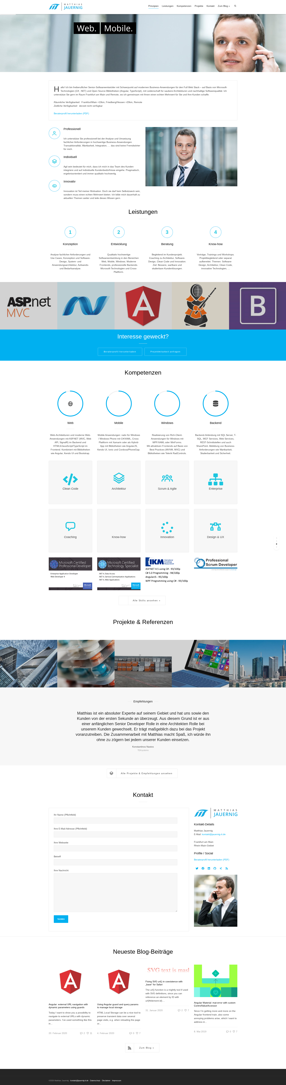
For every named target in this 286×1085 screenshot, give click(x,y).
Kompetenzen (184, 6)
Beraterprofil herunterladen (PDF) (71, 113)
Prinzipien (153, 6)
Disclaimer (106, 1081)
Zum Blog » (224, 6)
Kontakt (211, 6)
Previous (52, 727)
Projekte (199, 6)
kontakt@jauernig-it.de (214, 834)
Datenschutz (95, 1081)
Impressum (116, 1081)
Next (233, 727)
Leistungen (167, 6)
